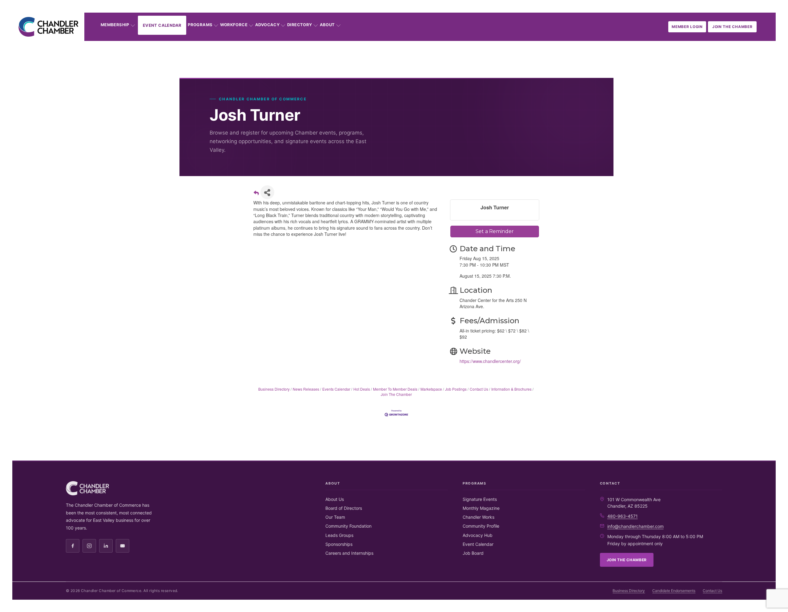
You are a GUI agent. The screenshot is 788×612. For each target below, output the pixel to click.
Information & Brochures (511, 389)
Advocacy (267, 24)
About (327, 24)
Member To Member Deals (395, 389)
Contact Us (479, 389)
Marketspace (431, 389)
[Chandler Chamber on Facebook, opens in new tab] (72, 546)
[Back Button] (256, 194)
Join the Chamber (732, 26)
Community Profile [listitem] (481, 526)
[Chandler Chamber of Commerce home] (48, 27)
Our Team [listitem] (335, 517)
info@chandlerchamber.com (635, 526)
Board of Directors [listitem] (343, 508)
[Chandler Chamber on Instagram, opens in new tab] (89, 546)
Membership (115, 24)
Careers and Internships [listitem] (349, 553)
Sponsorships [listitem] (338, 544)
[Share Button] (267, 192)
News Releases (306, 389)
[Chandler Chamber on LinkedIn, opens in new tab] (106, 546)
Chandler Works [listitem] (478, 517)
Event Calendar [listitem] (478, 544)
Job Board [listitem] (473, 553)
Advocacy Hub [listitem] (477, 535)
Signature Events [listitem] (480, 499)
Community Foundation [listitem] (348, 526)
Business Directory (274, 389)
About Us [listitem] (334, 499)
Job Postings (456, 389)
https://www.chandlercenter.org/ (490, 361)
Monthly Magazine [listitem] (481, 508)
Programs (200, 24)
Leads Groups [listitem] (339, 535)
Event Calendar (162, 25)
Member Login (687, 26)
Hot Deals (361, 389)
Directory (299, 24)
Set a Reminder (495, 231)
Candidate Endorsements (673, 590)
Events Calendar (336, 389)
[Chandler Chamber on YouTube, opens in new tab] (122, 546)
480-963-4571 (622, 516)
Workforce (233, 24)
